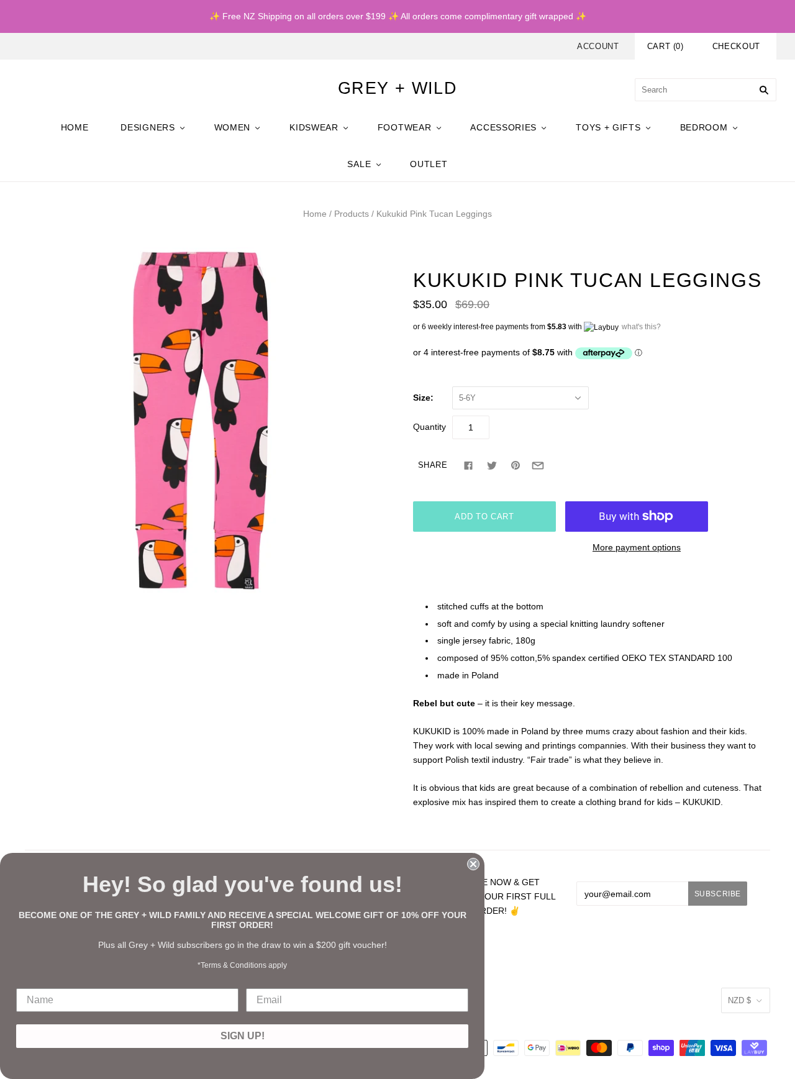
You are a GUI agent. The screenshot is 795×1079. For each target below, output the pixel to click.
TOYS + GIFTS (608, 127)
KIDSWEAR (313, 127)
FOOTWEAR (405, 127)
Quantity (429, 427)
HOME (75, 127)
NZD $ (739, 1000)
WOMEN (232, 127)
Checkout (736, 46)
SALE (359, 164)
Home (315, 214)
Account (598, 46)
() (665, 46)
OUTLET (428, 164)
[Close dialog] (473, 864)
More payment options (637, 547)
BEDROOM (704, 127)
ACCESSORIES (503, 127)
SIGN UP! (242, 1036)
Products (351, 214)
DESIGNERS (147, 127)
